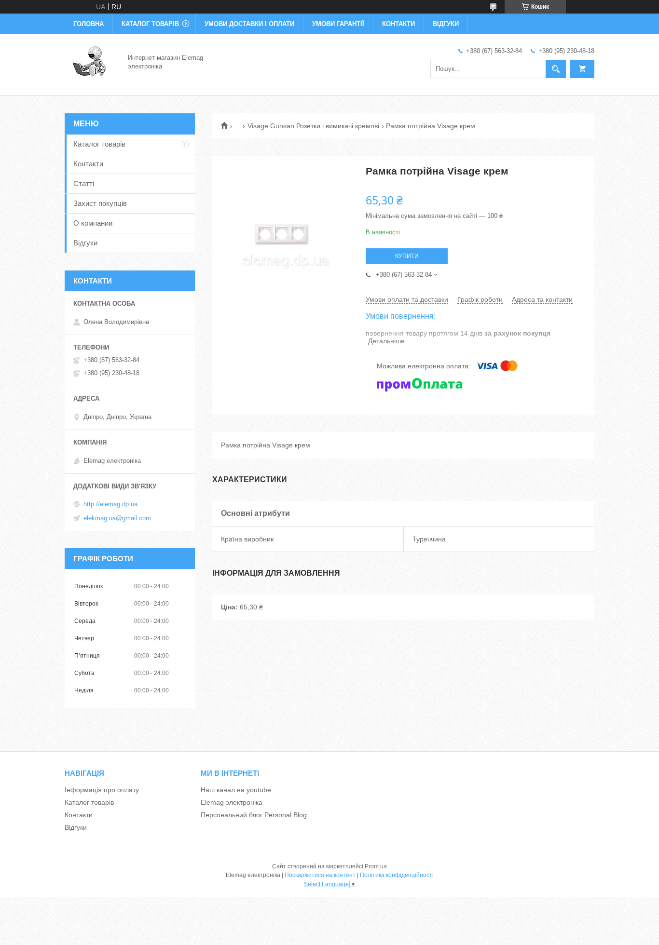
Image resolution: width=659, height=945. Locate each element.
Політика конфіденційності (397, 875)
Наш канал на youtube (236, 790)
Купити (407, 256)
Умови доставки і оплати (249, 23)
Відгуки (446, 23)
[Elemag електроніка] (90, 62)
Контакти (398, 23)
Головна (88, 23)
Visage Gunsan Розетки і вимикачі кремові (313, 126)
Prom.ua (376, 866)
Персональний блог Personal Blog (254, 815)
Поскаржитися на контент (320, 875)
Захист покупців (100, 203)
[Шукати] (556, 69)
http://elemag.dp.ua (110, 504)
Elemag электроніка (231, 802)
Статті (83, 183)
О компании (92, 223)
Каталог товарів (150, 23)
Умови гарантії (338, 23)
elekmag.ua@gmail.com (117, 518)
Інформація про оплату (102, 790)
